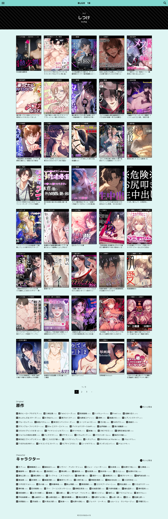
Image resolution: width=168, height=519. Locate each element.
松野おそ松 (135, 471)
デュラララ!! (51, 435)
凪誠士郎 (140, 497)
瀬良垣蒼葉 (84, 497)
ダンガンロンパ (107, 443)
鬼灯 (111, 493)
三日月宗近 (130, 480)
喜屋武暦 (50, 480)
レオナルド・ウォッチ (79, 493)
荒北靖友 (125, 484)
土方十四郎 (39, 493)
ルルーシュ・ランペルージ (122, 501)
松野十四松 (79, 501)
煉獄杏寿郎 (97, 480)
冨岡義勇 (69, 497)
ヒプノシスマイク (134, 418)
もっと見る (147, 407)
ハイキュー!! (102, 413)
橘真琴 (23, 471)
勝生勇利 (38, 475)
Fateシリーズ (68, 413)
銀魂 (92, 431)
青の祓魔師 (121, 426)
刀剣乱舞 (51, 413)
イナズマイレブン (73, 439)
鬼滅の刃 (115, 418)
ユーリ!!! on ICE (87, 422)
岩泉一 (65, 501)
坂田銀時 (24, 493)
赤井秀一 (106, 471)
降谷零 (65, 471)
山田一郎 (117, 497)
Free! (117, 413)
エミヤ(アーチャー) (106, 484)
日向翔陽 (37, 488)
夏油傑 (23, 480)
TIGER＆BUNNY (27, 443)
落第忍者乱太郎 (125, 431)
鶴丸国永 (129, 488)
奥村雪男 (143, 488)
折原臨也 (24, 501)
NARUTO (119, 422)
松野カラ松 (130, 467)
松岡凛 (92, 471)
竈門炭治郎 (143, 475)
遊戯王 (133, 422)
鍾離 (51, 493)
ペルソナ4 (124, 443)
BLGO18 (84, 3)
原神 (102, 418)
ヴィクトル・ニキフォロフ (60, 475)
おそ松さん (51, 418)
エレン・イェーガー (97, 467)
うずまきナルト (27, 484)
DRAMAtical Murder (110, 439)
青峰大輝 (82, 475)
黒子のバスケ (68, 418)
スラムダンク (84, 435)
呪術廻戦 (85, 413)
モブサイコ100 (70, 443)
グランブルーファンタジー (31, 426)
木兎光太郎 (51, 501)
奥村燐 (23, 488)
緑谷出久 (50, 467)
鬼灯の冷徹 (121, 435)
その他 (104, 422)
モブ (22, 467)
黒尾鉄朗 (87, 484)
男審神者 (57, 484)
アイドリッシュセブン (58, 431)
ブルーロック (26, 422)
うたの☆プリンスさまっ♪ (31, 431)
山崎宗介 (39, 497)
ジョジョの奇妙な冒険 (29, 435)
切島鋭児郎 (98, 488)
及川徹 (43, 484)
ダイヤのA (79, 431)
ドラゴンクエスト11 (48, 443)
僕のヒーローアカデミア (30, 413)
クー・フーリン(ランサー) (58, 488)
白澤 (62, 493)
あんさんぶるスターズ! (30, 418)
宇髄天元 (143, 501)
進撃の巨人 (131, 413)
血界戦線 (105, 426)
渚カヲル (142, 493)
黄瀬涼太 (110, 475)
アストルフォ (126, 493)
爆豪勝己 (35, 467)
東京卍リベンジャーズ (64, 422)
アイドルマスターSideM (84, 426)
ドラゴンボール (103, 435)
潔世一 (96, 475)
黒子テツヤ (126, 475)
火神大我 (81, 480)
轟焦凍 (79, 471)
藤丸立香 (24, 475)
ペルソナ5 (130, 439)
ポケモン (67, 435)
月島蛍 (37, 501)
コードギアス (88, 443)
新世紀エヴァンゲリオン (30, 439)
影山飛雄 (72, 484)
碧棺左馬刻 (81, 488)
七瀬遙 (145, 467)
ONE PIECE (106, 431)
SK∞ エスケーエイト (58, 426)
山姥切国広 (54, 497)
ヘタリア (91, 439)
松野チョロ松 (101, 497)
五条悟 (115, 467)
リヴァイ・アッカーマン (71, 467)
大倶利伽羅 (114, 488)
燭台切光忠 (114, 480)
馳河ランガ (66, 480)
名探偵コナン (87, 418)
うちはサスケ (142, 484)
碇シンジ (99, 493)
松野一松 (37, 471)
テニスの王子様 (53, 439)
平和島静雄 (24, 497)
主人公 (120, 471)
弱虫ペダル (43, 422)
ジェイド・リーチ (97, 501)
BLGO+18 (87, 515)
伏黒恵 (36, 480)
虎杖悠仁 (51, 471)
